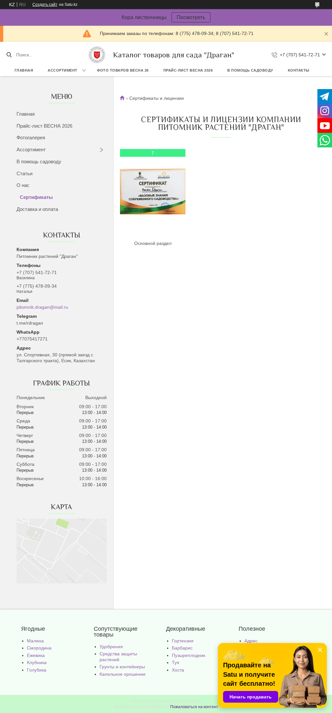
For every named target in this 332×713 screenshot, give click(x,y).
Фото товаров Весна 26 (123, 70)
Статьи (24, 173)
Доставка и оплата (37, 209)
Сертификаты (36, 197)
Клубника (37, 662)
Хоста (178, 670)
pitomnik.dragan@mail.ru (42, 307)
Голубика (36, 670)
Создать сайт (44, 4)
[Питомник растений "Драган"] (97, 54)
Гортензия (183, 640)
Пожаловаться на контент (194, 707)
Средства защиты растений (118, 656)
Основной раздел (153, 243)
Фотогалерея (31, 137)
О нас (23, 185)
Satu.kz (194, 701)
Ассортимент (62, 70)
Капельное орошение (123, 674)
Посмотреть (191, 17)
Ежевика (36, 655)
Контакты (299, 70)
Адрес (250, 640)
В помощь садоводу (250, 70)
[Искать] (9, 54)
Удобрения (111, 646)
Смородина (39, 647)
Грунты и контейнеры (122, 666)
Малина (35, 640)
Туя (175, 662)
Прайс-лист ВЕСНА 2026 (188, 70)
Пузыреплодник (188, 655)
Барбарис (182, 647)
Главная (24, 70)
